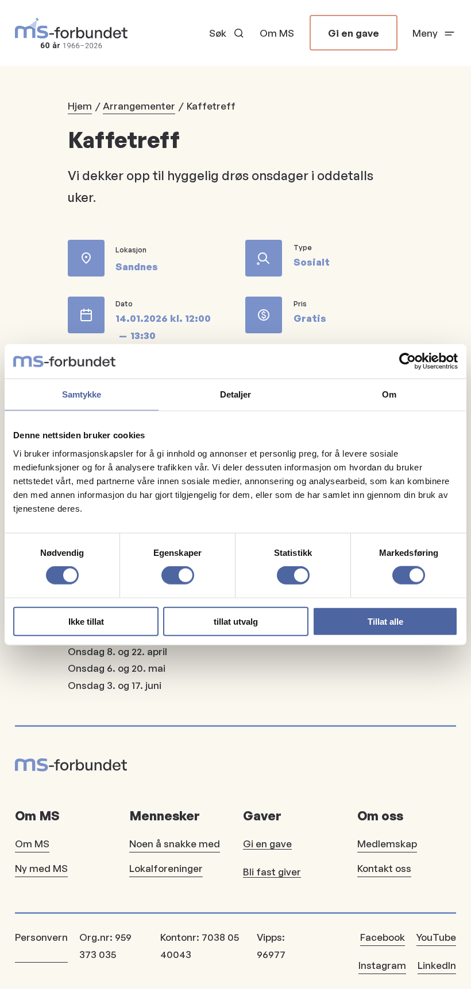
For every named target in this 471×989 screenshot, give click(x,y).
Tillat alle (385, 621)
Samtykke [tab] (82, 394)
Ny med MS (41, 868)
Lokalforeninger (166, 868)
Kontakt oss (384, 868)
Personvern (41, 937)
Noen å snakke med (174, 844)
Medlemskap (387, 844)
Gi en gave (353, 33)
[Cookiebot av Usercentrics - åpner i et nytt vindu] (407, 361)
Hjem (80, 106)
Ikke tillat (86, 621)
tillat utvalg (236, 621)
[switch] (177, 575)
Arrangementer (139, 106)
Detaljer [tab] (236, 394)
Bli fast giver (272, 872)
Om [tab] (389, 394)
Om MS (277, 33)
